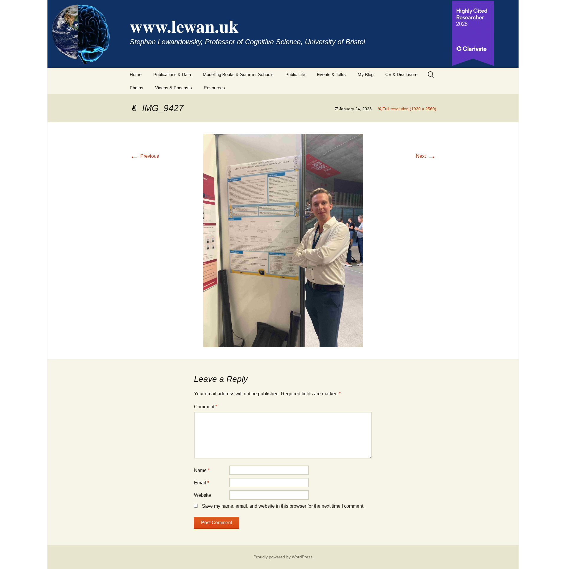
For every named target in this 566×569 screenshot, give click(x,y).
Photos (136, 87)
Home (136, 74)
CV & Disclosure (401, 74)
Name (202, 470)
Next (426, 156)
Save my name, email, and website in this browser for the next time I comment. (283, 506)
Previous (144, 156)
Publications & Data (172, 74)
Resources (214, 87)
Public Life (295, 74)
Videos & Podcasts (173, 87)
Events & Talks (331, 74)
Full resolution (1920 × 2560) (409, 108)
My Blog (366, 74)
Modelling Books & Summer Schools (238, 74)
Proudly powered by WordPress (283, 557)
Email (201, 482)
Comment (205, 406)
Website (202, 495)
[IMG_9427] (283, 240)
